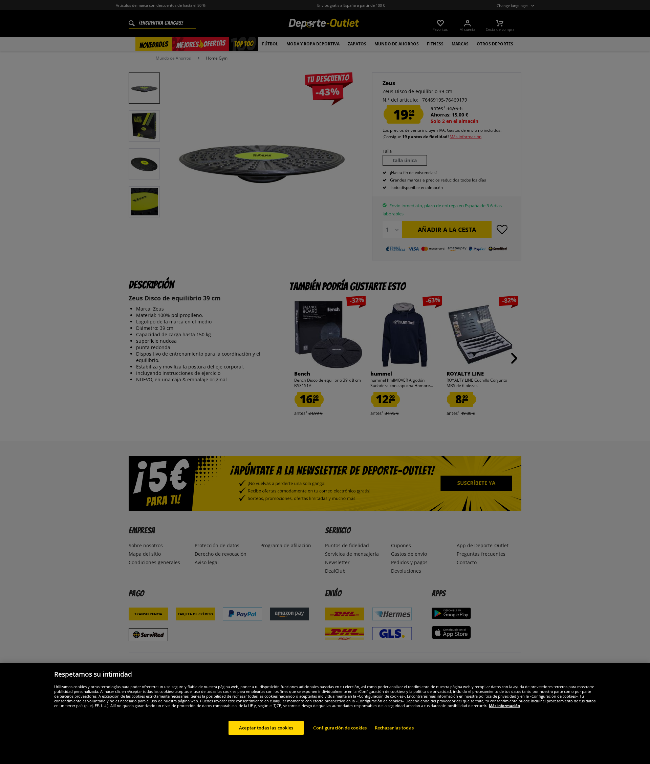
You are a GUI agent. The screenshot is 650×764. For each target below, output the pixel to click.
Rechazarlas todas (394, 727)
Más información (504, 705)
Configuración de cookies (340, 727)
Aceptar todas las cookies (266, 727)
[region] (325, 713)
